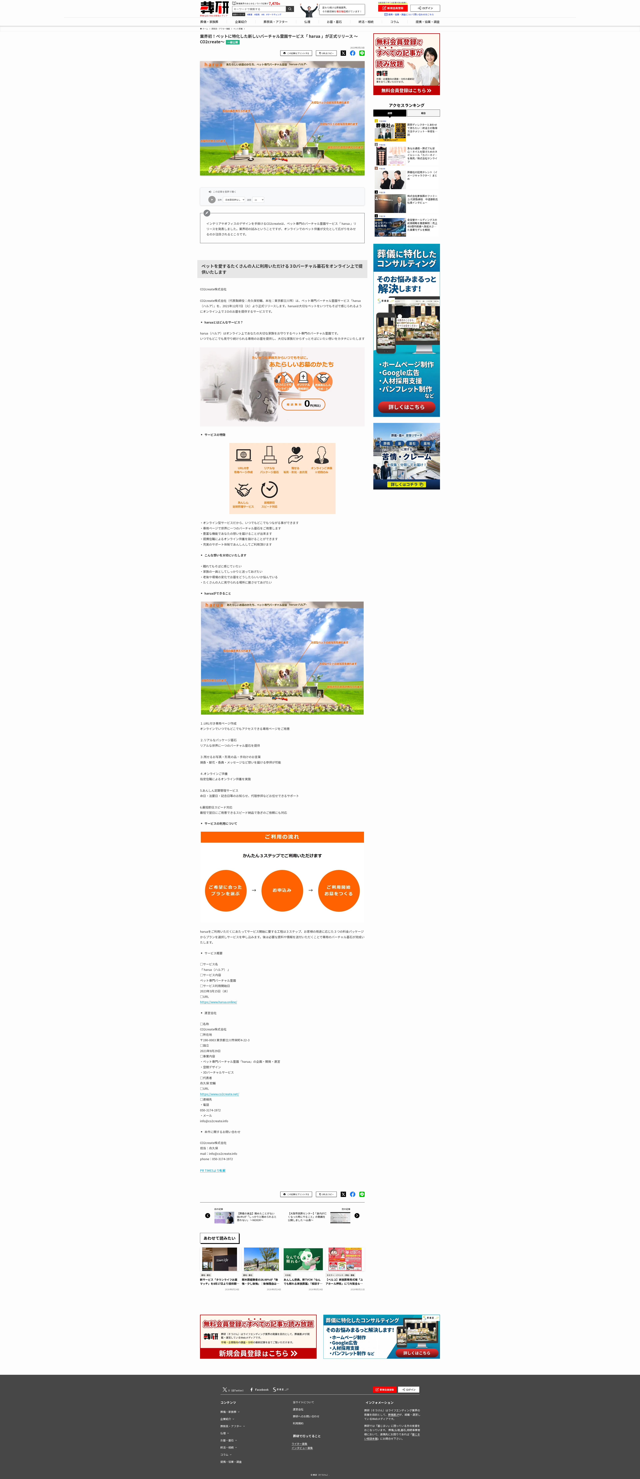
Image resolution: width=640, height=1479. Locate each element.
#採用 (257, 14)
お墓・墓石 (227, 1440)
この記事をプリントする (298, 53)
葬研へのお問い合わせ (306, 1416)
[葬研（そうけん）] (214, 7)
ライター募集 (299, 1444)
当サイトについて (303, 1402)
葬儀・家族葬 (228, 1412)
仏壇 (223, 1433)
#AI (263, 14)
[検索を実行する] (290, 9)
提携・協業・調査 (231, 1462)
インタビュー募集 (302, 1448)
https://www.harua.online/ (218, 1002)
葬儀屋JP (393, 1415)
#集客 (249, 14)
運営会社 (298, 1409)
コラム (224, 1455)
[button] (343, 53)
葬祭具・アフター (231, 1426)
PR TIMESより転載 (213, 1170)
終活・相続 (227, 1447)
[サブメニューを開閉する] (238, 1411)
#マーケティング (273, 14)
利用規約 (298, 1423)
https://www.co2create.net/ (219, 1094)
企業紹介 (225, 1419)
